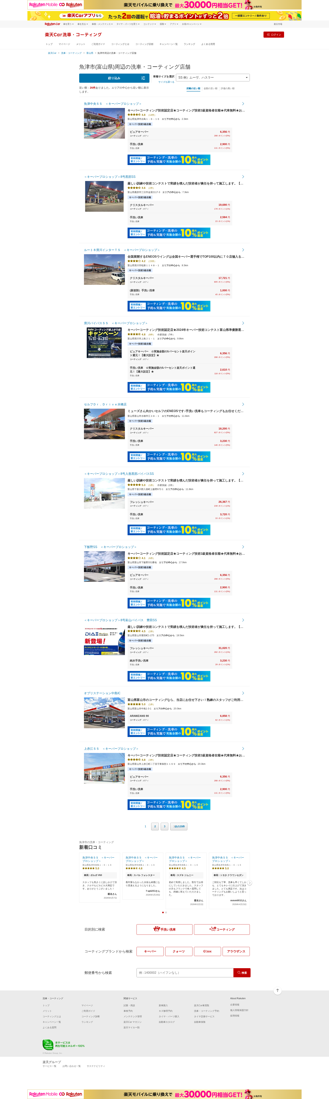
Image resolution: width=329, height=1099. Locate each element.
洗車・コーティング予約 (206, 1011)
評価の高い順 (228, 88)
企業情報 (234, 1004)
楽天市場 (278, 24)
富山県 (89, 53)
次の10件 (180, 826)
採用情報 (234, 1015)
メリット (80, 44)
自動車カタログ (167, 1022)
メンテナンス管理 (133, 1016)
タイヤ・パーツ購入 (169, 1016)
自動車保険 (199, 1022)
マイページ (64, 44)
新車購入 (163, 1005)
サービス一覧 (49, 1066)
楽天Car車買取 (201, 1005)
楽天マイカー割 (132, 1027)
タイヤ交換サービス (204, 1016)
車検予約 (128, 1011)
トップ (49, 44)
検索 (244, 972)
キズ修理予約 (165, 1011)
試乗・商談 (129, 1005)
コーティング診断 (144, 44)
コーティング (225, 929)
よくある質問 (208, 44)
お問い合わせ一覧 (71, 1066)
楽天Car (52, 53)
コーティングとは (120, 44)
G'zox (207, 951)
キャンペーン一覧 (169, 44)
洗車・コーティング (71, 53)
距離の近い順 (193, 88)
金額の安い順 (210, 88)
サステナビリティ (96, 1066)
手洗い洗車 (168, 929)
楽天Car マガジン (133, 1022)
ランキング (189, 44)
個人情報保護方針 (239, 1010)
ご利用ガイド (98, 44)
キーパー (150, 951)
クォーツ (179, 951)
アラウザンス (236, 951)
